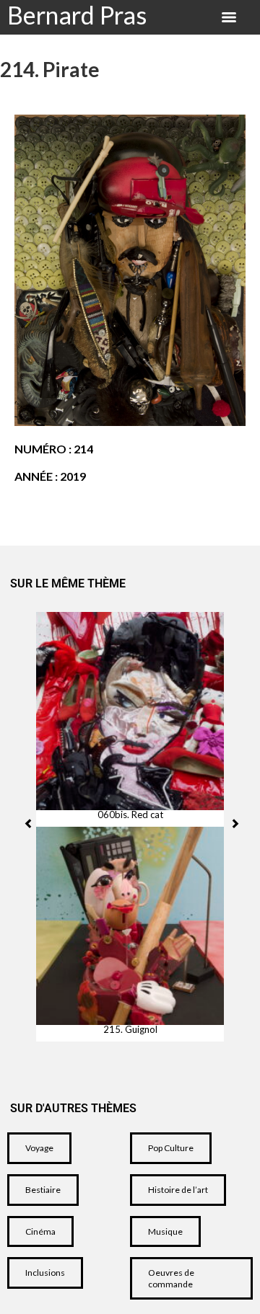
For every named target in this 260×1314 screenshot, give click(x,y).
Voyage (39, 1147)
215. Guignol (130, 1029)
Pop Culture (171, 1147)
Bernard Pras (77, 15)
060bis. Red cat (130, 815)
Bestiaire (43, 1189)
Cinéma (40, 1231)
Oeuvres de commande (171, 1278)
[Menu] (229, 17)
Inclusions (45, 1272)
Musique (165, 1231)
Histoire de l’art (178, 1189)
